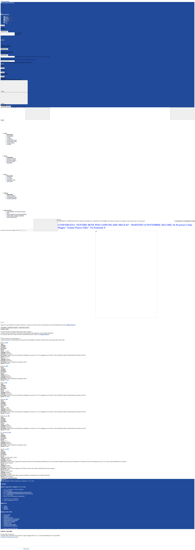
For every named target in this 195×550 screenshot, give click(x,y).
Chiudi (2, 68)
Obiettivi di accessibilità (9, 521)
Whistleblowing (7, 523)
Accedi (2, 25)
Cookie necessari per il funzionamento (10, 338)
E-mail (16, 56)
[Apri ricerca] (182, 113)
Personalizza (4, 327)
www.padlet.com (5, 432)
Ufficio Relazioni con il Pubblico (12, 519)
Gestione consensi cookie (10, 524)
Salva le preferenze (12, 478)
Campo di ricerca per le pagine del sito (10, 230)
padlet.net (3, 382)
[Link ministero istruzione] (7, 2)
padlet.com (3, 342)
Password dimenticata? (6, 37)
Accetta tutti (24, 327)
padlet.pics (3, 399)
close (2, 120)
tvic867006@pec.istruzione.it (20, 493)
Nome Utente (18, 33)
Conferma (8, 106)
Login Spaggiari (39, 59)
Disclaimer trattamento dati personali (9, 537)
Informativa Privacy (8, 517)
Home (59, 219)
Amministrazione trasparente (10, 525)
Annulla (2, 106)
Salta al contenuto (5, 1)
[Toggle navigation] (38, 113)
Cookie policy (7, 514)
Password (17, 34)
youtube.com (4, 449)
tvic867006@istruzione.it (19, 492)
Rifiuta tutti (13, 327)
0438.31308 (9, 490)
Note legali (6, 516)
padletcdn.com (4, 416)
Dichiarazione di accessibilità (11, 520)
